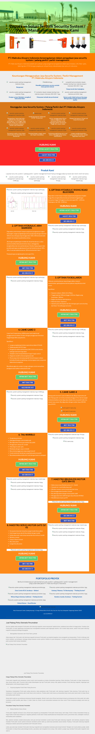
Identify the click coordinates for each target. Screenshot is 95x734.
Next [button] (85, 42)
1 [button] (45, 50)
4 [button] (49, 50)
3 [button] (48, 50)
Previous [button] (9, 42)
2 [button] (47, 50)
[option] (17, 42)
